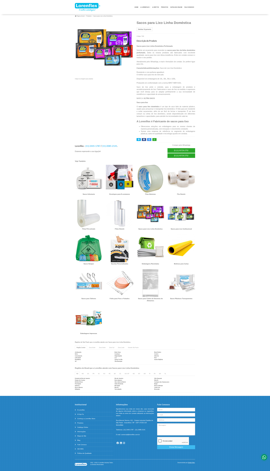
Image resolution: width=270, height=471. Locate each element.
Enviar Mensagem (176, 447)
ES (88, 373)
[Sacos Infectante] (89, 179)
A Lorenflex (144, 7)
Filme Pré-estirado (88, 229)
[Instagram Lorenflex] (124, 443)
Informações (81, 431)
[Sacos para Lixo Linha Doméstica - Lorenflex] (87, 7)
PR (93, 373)
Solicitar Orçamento (144, 29)
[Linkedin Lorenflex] (121, 443)
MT (139, 373)
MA (160, 373)
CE (120, 373)
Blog (78, 440)
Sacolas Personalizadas (119, 264)
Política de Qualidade (84, 453)
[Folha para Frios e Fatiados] (120, 283)
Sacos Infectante (89, 194)
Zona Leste (121, 347)
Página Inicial (80, 16)
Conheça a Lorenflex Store (86, 418)
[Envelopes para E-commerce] (120, 179)
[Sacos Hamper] (89, 248)
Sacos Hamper (89, 264)
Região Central (81, 347)
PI (149, 373)
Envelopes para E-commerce (119, 194)
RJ (77, 373)
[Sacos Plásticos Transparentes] (181, 283)
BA (115, 373)
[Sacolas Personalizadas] (120, 248)
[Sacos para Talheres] (89, 283)
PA (154, 373)
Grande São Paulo (133, 347)
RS (104, 373)
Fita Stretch (181, 194)
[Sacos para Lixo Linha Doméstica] (104, 47)
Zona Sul (111, 347)
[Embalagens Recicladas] (150, 248)
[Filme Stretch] (120, 213)
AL (165, 373)
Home (136, 7)
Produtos (164, 7)
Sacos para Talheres (88, 298)
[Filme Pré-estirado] (89, 213)
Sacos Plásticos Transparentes (181, 298)
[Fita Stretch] (181, 179)
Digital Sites (191, 462)
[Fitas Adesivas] (150, 179)
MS (134, 373)
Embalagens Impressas (88, 333)
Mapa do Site (81, 436)
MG (83, 373)
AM (145, 373)
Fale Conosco (189, 7)
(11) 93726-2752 (182, 150)
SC (99, 373)
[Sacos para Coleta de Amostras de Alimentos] (150, 283)
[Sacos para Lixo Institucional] (181, 213)
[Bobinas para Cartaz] (181, 248)
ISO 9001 (80, 449)
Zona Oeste (102, 347)
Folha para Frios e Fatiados (120, 298)
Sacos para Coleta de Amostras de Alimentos (150, 299)
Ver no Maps (119, 425)
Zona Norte (92, 347)
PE (109, 373)
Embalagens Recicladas (150, 264)
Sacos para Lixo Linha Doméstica (150, 229)
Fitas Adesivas (150, 194)
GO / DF (127, 373)
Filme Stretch (119, 229)
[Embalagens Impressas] (89, 318)
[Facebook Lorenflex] (118, 443)
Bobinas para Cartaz (181, 264)
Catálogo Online (176, 7)
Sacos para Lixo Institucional (181, 229)
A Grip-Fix (155, 7)
